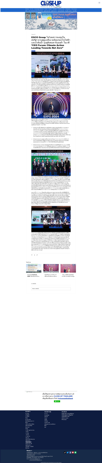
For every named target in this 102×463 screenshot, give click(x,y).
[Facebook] (70, 452)
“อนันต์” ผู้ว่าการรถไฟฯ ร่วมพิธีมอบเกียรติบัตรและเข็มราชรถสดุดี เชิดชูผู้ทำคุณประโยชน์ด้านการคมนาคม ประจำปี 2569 (51, 275)
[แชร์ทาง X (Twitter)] (34, 254)
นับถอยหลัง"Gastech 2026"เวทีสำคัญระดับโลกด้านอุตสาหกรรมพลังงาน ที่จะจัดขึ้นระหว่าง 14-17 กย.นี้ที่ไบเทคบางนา (33, 275)
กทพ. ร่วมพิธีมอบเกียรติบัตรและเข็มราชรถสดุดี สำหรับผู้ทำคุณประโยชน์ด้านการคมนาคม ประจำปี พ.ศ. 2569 (68, 275)
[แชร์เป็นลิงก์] (37, 254)
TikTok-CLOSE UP (28, 442)
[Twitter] (68, 452)
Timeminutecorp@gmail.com (34, 458)
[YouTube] (73, 452)
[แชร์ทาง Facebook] (31, 254)
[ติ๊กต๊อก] (65, 452)
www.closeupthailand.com (51, 462)
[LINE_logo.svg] (75, 452)
